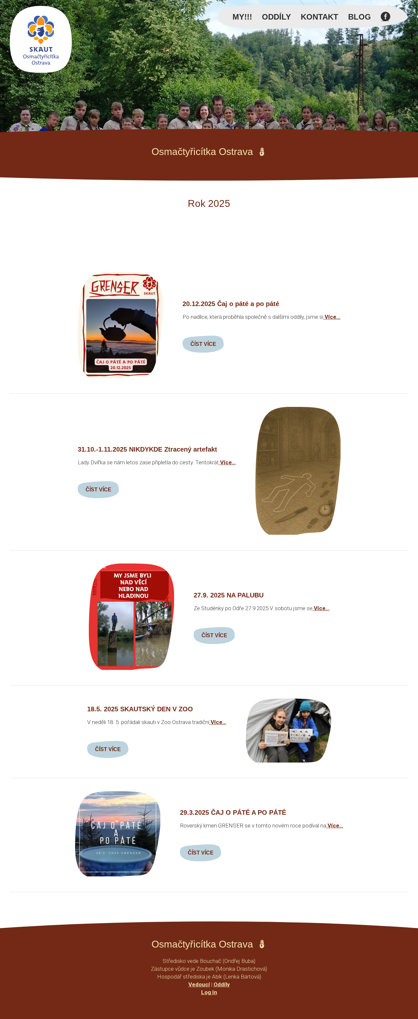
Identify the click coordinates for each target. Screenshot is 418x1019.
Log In (209, 992)
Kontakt (319, 16)
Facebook (385, 20)
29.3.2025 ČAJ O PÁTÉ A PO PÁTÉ (233, 812)
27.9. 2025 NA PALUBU (229, 595)
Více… (331, 317)
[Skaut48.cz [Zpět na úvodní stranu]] (41, 39)
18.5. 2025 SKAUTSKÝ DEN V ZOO (140, 709)
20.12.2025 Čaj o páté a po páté (231, 303)
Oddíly (276, 16)
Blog (359, 16)
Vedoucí (199, 984)
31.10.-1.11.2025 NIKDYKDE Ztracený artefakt (147, 449)
